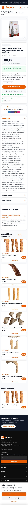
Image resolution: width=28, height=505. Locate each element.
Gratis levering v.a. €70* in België (14, 1)
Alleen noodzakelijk (14, 498)
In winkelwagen (15, 86)
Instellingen (14, 501)
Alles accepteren (14, 494)
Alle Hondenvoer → (23, 235)
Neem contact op (8, 426)
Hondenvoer (11, 11)
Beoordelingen (7, 200)
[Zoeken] (24, 7)
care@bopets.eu (15, 446)
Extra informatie (7, 195)
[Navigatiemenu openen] (16, 7)
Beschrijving (6, 118)
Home (2, 11)
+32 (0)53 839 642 (5, 446)
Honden (6, 11)
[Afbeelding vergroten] (24, 37)
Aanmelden (14, 461)
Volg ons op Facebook (7, 449)
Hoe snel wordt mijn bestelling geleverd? (11, 216)
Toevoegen (15, 260)
